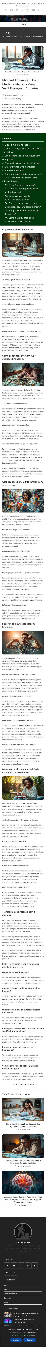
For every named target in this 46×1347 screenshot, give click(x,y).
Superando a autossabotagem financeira (22, 163)
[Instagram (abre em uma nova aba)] (22, 10)
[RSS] (14, 1272)
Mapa (6, 1302)
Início (6, 1285)
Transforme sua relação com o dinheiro (22, 174)
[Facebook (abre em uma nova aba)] (12, 10)
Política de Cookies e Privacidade (23, 1335)
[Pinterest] (28, 1265)
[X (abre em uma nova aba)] (6, 10)
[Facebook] (14, 1265)
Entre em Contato (10, 1294)
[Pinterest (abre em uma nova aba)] (16, 10)
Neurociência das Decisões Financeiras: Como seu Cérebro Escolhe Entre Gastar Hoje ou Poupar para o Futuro (23, 1199)
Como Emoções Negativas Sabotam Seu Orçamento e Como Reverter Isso (23, 1125)
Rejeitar (30, 1340)
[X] (7, 1265)
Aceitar (16, 1340)
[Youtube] (7, 1272)
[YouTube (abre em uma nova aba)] (33, 10)
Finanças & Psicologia (14, 99)
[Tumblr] (34, 1265)
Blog (5, 1289)
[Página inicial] (3, 36)
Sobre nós (7, 1298)
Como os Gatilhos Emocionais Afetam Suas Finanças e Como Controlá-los (23, 1161)
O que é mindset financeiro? (16, 144)
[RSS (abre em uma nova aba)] (37, 10)
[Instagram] (21, 1265)
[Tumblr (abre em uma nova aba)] (27, 10)
